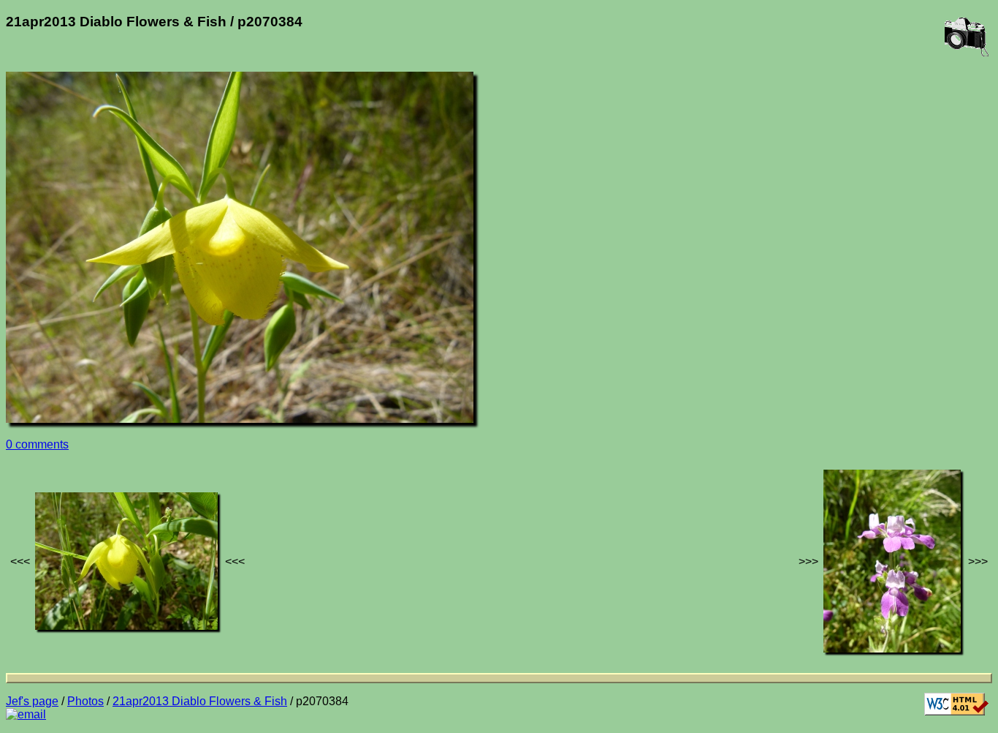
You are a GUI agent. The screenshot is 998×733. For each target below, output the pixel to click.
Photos (85, 701)
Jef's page (32, 701)
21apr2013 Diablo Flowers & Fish (200, 701)
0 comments (37, 444)
